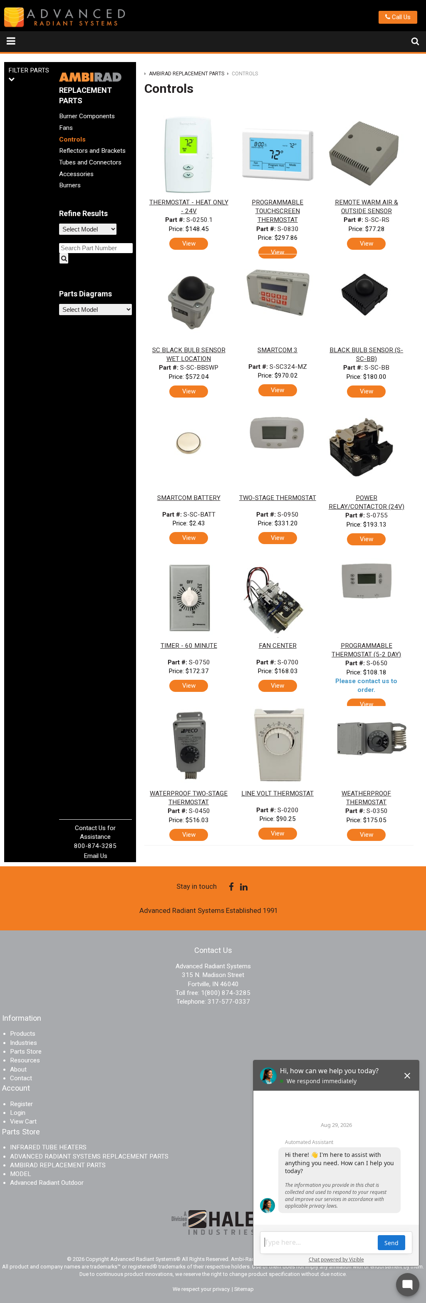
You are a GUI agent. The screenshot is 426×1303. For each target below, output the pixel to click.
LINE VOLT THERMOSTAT (277, 793)
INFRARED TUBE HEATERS (48, 1147)
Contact (21, 1078)
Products (22, 1033)
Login (17, 1113)
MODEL (20, 1174)
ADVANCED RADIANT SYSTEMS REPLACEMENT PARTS (89, 1156)
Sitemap (244, 1289)
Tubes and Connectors (90, 162)
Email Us (95, 856)
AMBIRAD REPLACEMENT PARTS (58, 1165)
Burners (70, 185)
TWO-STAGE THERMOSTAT (277, 498)
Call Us (400, 17)
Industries (23, 1043)
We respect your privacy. (202, 1289)
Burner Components (87, 116)
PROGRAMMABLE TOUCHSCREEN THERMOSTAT (277, 211)
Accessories (76, 174)
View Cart (23, 1121)
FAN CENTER (278, 645)
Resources (25, 1060)
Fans (66, 128)
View (189, 243)
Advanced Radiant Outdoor (47, 1182)
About (18, 1069)
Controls (72, 139)
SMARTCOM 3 (277, 350)
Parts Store (26, 1051)
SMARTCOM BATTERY (188, 498)
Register (21, 1104)
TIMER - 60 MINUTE (189, 645)
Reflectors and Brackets (92, 150)
